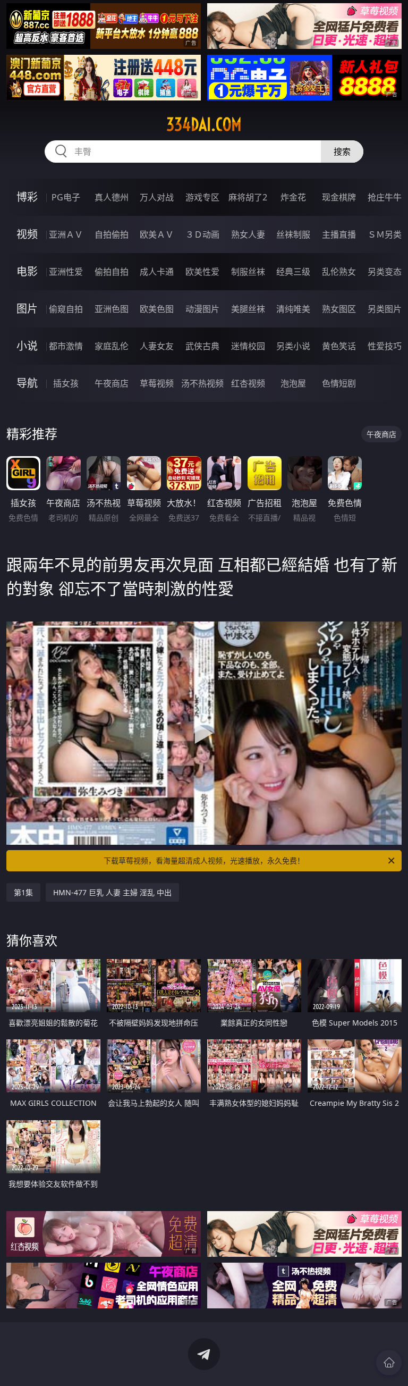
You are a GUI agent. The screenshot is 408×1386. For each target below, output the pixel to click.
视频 (27, 234)
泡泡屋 (293, 383)
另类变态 (385, 272)
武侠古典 (202, 346)
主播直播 (339, 234)
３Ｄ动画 (202, 234)
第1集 (23, 892)
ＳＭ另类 (385, 234)
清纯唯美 (293, 309)
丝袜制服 (293, 234)
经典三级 (293, 272)
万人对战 (157, 197)
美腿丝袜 (248, 309)
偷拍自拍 (112, 272)
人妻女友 (157, 346)
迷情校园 (248, 346)
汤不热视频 (202, 383)
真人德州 (112, 197)
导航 (27, 383)
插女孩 (66, 383)
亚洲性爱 (66, 272)
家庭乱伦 (112, 346)
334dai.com (204, 124)
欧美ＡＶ (157, 234)
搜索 (342, 151)
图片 (27, 308)
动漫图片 (202, 309)
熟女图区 (339, 309)
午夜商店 (112, 383)
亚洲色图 (112, 309)
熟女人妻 (248, 234)
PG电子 (66, 197)
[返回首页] (389, 1362)
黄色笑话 (339, 346)
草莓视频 (157, 383)
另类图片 (385, 309)
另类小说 (293, 346)
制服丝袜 (248, 272)
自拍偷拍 (112, 234)
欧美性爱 (202, 272)
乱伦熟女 (339, 272)
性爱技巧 (385, 346)
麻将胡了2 (247, 197)
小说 (27, 346)
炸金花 (293, 197)
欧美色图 (157, 309)
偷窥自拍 (66, 309)
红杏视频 (248, 383)
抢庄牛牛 (385, 197)
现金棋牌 (339, 197)
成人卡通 (157, 272)
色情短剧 (339, 383)
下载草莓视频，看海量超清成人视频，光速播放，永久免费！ (204, 860)
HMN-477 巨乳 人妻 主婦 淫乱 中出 (112, 892)
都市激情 (66, 346)
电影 (27, 271)
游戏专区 (202, 197)
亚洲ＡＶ (66, 234)
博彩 (27, 197)
